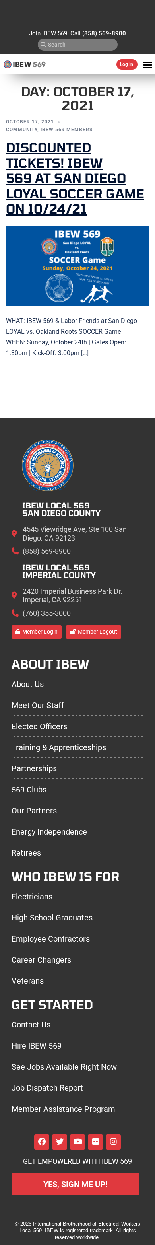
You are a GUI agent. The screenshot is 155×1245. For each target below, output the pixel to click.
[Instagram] (113, 1142)
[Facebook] (41, 1142)
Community (21, 129)
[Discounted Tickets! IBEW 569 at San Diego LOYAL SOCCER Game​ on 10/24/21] (77, 265)
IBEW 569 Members (67, 129)
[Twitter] (59, 1142)
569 (39, 64)
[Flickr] (95, 1142)
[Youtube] (77, 1142)
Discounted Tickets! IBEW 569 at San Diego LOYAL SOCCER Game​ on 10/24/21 (75, 178)
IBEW (22, 64)
